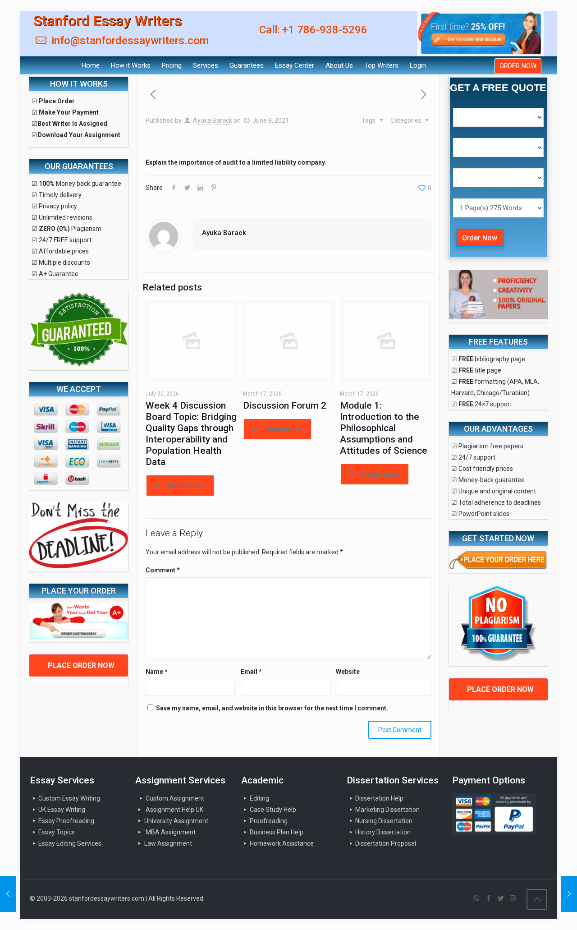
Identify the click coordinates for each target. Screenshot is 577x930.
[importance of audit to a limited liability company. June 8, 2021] (569, 894)
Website (348, 671)
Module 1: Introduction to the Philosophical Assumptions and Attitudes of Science (383, 428)
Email (251, 671)
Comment (163, 570)
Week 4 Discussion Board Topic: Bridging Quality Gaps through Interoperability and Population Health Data (191, 433)
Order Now (479, 238)
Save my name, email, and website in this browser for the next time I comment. (272, 708)
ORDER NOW (517, 66)
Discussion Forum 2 (284, 405)
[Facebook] (488, 898)
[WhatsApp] (476, 898)
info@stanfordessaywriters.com (129, 40)
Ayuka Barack (212, 120)
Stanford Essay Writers (107, 20)
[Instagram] (512, 898)
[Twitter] (500, 898)
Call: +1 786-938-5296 (313, 29)
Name (157, 671)
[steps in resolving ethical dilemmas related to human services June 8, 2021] (8, 894)
